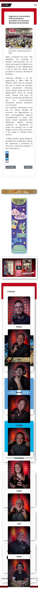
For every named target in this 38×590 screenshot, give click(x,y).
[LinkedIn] (19, 158)
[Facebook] (19, 152)
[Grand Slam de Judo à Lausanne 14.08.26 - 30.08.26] (19, 191)
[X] (19, 155)
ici (19, 148)
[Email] (19, 161)
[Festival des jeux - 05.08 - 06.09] (19, 225)
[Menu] (35, 5)
